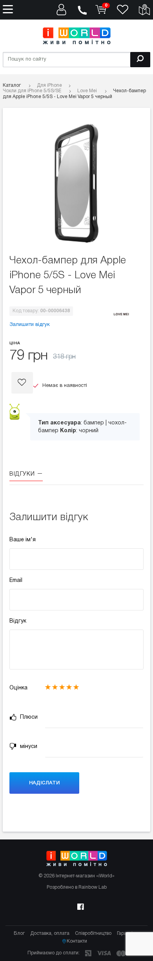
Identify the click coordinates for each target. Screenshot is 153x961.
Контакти (77, 941)
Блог (19, 933)
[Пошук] (140, 59)
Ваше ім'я (22, 539)
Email (15, 580)
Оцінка (18, 688)
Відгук (17, 621)
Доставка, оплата (49, 933)
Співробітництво (93, 933)
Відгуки (22, 474)
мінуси (27, 746)
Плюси (28, 717)
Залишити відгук (29, 324)
